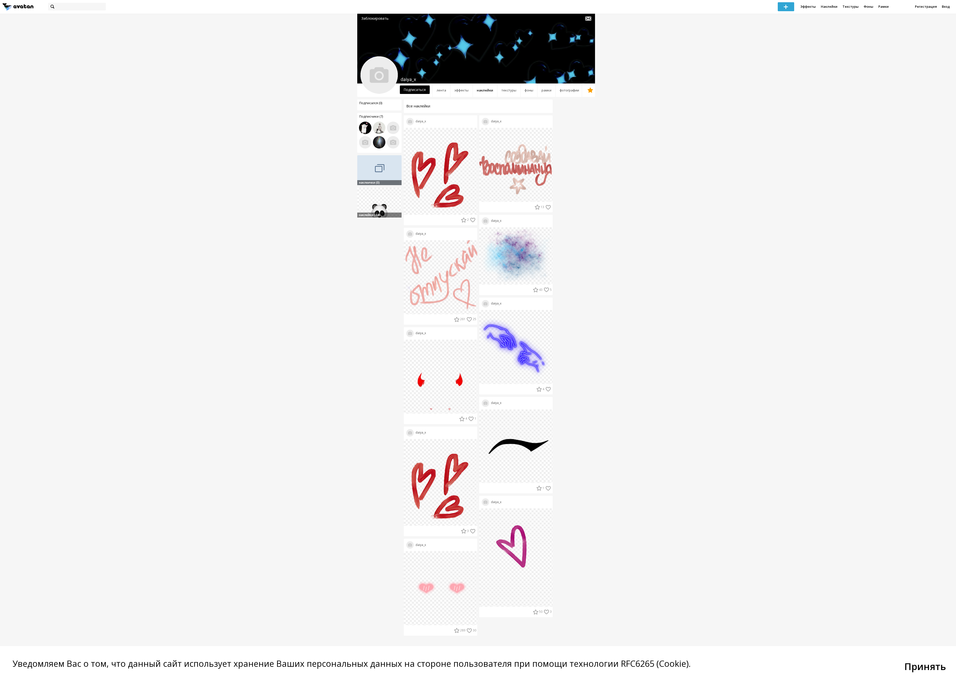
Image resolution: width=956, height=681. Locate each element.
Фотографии (569, 90)
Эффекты (808, 6)
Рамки (883, 6)
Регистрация (926, 6)
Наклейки (829, 6)
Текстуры (850, 6)
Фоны (868, 6)
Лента (441, 90)
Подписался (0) (370, 103)
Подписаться (415, 89)
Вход (946, 6)
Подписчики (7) (371, 116)
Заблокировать (375, 18)
